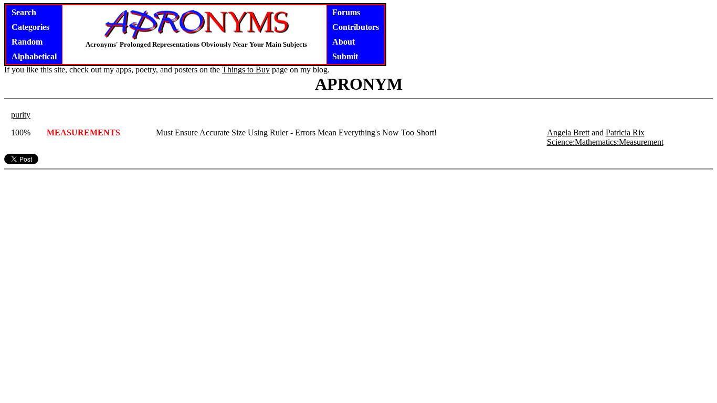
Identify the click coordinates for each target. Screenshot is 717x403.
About (343, 41)
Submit (345, 56)
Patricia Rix (625, 132)
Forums (346, 12)
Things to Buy (246, 69)
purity (20, 114)
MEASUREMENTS (83, 132)
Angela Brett (568, 132)
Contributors (355, 27)
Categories (30, 27)
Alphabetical (34, 56)
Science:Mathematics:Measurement (605, 141)
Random (27, 41)
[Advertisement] (358, 239)
